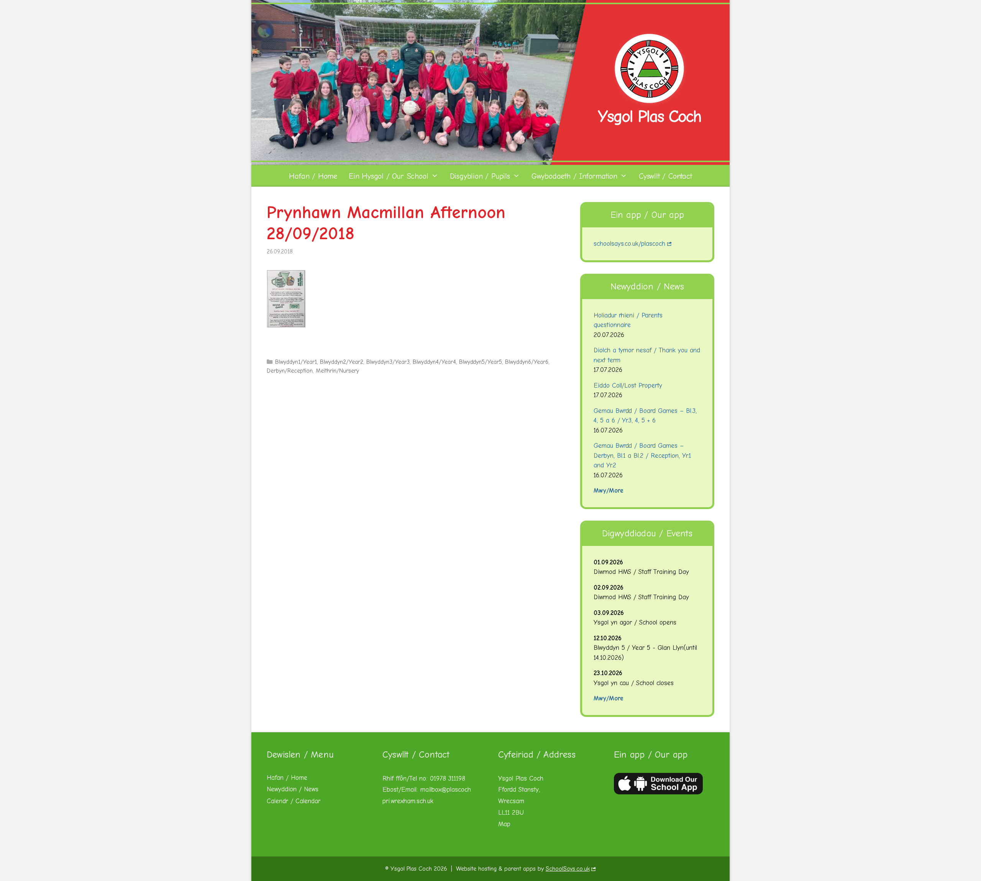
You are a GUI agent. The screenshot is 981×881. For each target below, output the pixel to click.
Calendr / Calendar (293, 801)
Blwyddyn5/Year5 (480, 361)
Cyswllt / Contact (665, 176)
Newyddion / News (292, 789)
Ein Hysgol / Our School (388, 176)
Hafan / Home (313, 176)
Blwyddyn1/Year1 (296, 361)
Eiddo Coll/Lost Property (628, 385)
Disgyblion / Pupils (480, 176)
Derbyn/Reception (290, 370)
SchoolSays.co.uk (568, 868)
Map (504, 824)
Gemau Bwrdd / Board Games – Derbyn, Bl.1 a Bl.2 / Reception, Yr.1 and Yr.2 (642, 455)
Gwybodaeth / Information (574, 176)
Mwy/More (608, 490)
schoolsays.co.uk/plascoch (630, 243)
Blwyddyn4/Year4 (434, 361)
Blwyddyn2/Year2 (341, 361)
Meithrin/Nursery (337, 370)
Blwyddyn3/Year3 (388, 361)
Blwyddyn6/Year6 (526, 361)
